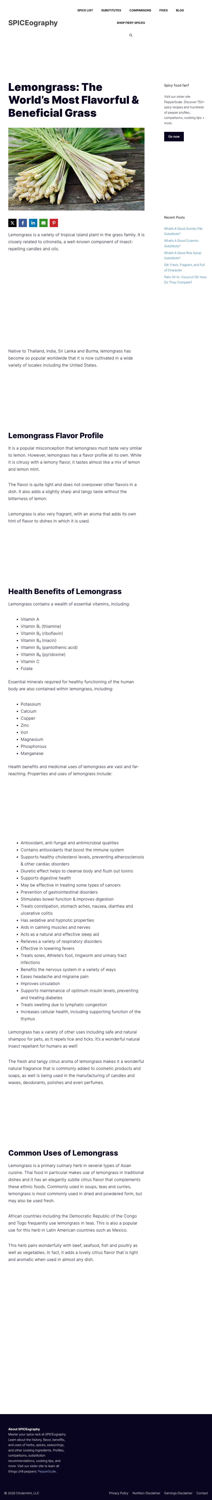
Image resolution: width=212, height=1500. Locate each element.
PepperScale (47, 1471)
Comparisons (140, 10)
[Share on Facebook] (23, 223)
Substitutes (111, 10)
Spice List (85, 10)
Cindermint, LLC (27, 1493)
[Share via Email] (43, 223)
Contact (202, 1493)
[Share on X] (12, 223)
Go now (174, 136)
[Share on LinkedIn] (33, 223)
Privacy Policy (118, 1493)
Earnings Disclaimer (178, 1493)
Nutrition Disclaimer (146, 1493)
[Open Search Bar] (130, 35)
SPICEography (33, 22)
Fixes (163, 10)
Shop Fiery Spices (131, 22)
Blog (180, 10)
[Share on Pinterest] (54, 223)
